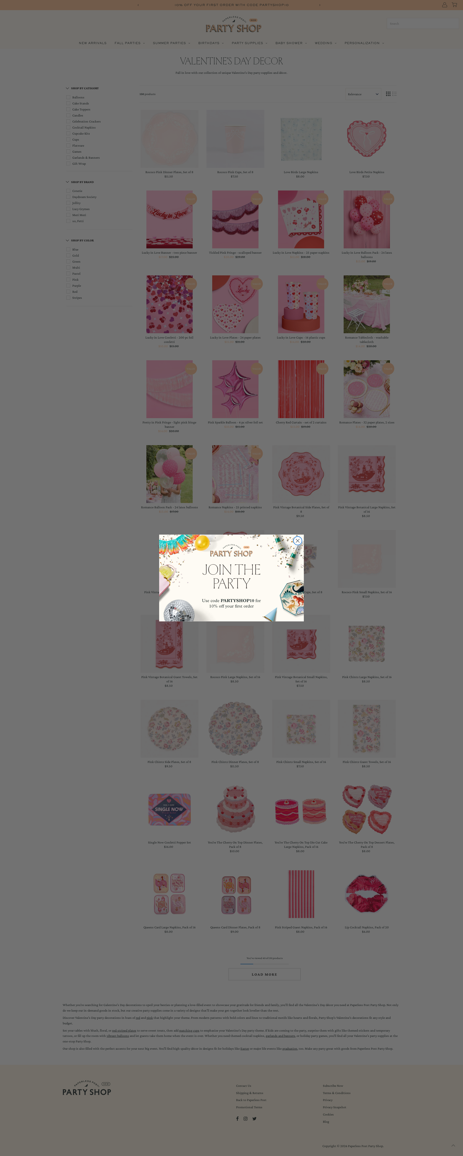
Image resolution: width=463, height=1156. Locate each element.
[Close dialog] (297, 541)
